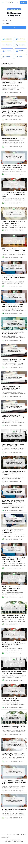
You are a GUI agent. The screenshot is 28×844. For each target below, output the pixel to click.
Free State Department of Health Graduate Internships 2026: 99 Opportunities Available (11, 388)
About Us (3, 834)
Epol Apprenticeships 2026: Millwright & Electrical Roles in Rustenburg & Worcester (13, 644)
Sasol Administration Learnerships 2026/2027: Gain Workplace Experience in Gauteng (13, 277)
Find (14, 27)
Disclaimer (23, 834)
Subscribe (23, 2)
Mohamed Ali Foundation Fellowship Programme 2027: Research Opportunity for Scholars (14, 782)
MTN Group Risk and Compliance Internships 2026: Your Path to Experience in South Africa (11, 588)
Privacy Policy (17, 834)
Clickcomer (20, 841)
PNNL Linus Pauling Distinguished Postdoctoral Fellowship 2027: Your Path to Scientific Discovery (12, 84)
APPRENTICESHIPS (13, 92)
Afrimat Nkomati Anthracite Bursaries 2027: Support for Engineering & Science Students (13, 530)
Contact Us (9, 834)
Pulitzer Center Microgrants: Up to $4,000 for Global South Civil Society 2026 (13, 417)
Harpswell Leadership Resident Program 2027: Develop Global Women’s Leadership (13, 473)
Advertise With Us (5, 837)
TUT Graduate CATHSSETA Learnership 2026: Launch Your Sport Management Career (13, 194)
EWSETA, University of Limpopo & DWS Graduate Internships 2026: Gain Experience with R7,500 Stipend (13, 559)
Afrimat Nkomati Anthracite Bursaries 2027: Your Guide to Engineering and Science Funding (13, 502)
